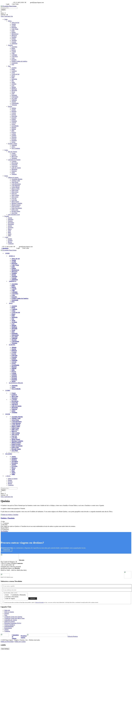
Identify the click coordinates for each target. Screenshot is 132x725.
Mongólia (14, 90)
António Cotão (15, 180)
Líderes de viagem (13, 177)
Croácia (13, 113)
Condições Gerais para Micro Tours (14, 618)
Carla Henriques (16, 184)
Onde (5, 19)
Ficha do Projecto (73, 636)
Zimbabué (14, 43)
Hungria (13, 127)
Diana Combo (15, 188)
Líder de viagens (10, 598)
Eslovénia (14, 116)
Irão (12, 80)
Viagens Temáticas (9, 625)
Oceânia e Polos (12, 143)
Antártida (14, 145)
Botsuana (14, 27)
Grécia (13, 124)
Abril (9, 230)
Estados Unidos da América (19, 61)
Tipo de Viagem (12, 151)
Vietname (14, 105)
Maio (9, 232)
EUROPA (12, 344)
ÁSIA (11, 303)
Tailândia (14, 100)
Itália (12, 130)
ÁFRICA (12, 256)
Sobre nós (7, 610)
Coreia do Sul (15, 74)
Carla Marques (15, 185)
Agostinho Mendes (16, 179)
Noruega (13, 137)
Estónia (13, 119)
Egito (13, 30)
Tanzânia (14, 40)
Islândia (13, 129)
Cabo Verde (14, 29)
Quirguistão (14, 97)
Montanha (14, 169)
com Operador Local (14, 214)
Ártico (13, 147)
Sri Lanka (14, 98)
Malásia (13, 87)
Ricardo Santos (15, 211)
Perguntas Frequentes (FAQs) (12, 623)
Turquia (13, 101)
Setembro (10, 219)
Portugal (13, 138)
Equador (13, 59)
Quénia (13, 38)
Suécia (13, 142)
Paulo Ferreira (15, 206)
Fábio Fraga (14, 190)
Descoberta (14, 163)
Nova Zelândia (15, 148)
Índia (12, 77)
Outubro (10, 221)
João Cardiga (15, 195)
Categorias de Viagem (14, 159)
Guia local (14, 166)
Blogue (10, 242)
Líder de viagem (16, 168)
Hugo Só (14, 193)
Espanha (13, 117)
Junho (9, 234)
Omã (12, 93)
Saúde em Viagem (9, 621)
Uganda (13, 42)
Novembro (11, 222)
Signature (14, 158)
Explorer (13, 155)
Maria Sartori (15, 201)
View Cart (4, 16)
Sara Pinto (14, 213)
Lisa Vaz (13, 198)
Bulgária (13, 111)
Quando (6, 216)
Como (6, 150)
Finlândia (14, 121)
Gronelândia (14, 126)
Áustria (13, 109)
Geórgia (13, 122)
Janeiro (10, 226)
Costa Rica (14, 56)
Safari (13, 172)
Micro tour (14, 156)
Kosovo (13, 132)
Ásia (9, 66)
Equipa (10, 238)
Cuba (13, 58)
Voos (5, 615)
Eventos (10, 240)
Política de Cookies (20, 641)
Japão (13, 82)
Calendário (5, 248)
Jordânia (13, 84)
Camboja (14, 71)
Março (10, 229)
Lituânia (13, 135)
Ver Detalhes (4, 531)
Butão (13, 69)
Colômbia (14, 55)
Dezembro (11, 224)
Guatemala (14, 63)
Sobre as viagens (12, 478)
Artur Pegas (14, 182)
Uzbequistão (15, 103)
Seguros (6, 613)
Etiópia (13, 32)
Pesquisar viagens (24, 636)
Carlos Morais (15, 187)
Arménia (13, 67)
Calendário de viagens (10, 620)
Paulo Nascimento (16, 208)
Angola (13, 24)
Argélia (13, 26)
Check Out (10, 16)
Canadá (13, 51)
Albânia (13, 108)
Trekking (14, 174)
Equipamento (8, 628)
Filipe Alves (14, 192)
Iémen (13, 76)
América (10, 45)
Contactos (11, 243)
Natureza (14, 171)
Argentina (14, 47)
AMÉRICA (12, 281)
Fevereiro (10, 227)
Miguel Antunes (16, 205)
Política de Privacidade (39, 602)
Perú (12, 64)
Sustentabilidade (9, 626)
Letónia (13, 134)
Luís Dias (14, 200)
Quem (6, 176)
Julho (9, 235)
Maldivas (14, 88)
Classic (13, 153)
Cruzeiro (13, 161)
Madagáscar (14, 34)
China (13, 72)
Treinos (6, 629)
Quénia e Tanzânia (8, 518)
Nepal (13, 92)
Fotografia (14, 164)
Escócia (13, 114)
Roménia (14, 140)
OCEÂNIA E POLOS (16, 383)
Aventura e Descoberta (11, 596)
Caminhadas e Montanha (19, 595)
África (9, 21)
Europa (10, 106)
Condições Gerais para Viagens (13, 616)
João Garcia (14, 197)
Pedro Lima (14, 209)
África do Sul (15, 22)
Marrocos (14, 35)
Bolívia (13, 50)
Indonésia (14, 79)
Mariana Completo (16, 203)
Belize (13, 48)
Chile (13, 53)
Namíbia (13, 37)
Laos (12, 85)
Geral (7, 595)
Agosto (10, 218)
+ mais (6, 237)
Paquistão (14, 95)
